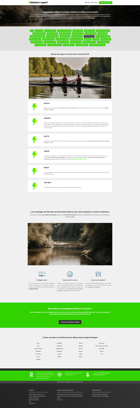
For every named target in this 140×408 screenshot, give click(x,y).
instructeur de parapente (76, 39)
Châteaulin (38, 351)
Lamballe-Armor (59, 348)
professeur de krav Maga (89, 42)
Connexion (94, 2)
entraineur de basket (52, 33)
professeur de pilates (40, 45)
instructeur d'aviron (89, 36)
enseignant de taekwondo (103, 30)
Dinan (38, 356)
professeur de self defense (54, 45)
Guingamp (59, 343)
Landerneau (59, 351)
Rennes (80, 356)
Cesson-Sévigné (38, 348)
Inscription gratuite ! (106, 2)
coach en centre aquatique (64, 30)
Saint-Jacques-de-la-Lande (101, 345)
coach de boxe (39, 30)
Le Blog (88, 2)
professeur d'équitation (82, 45)
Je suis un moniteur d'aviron (70, 322)
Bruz (38, 345)
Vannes (102, 351)
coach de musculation (50, 30)
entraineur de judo (102, 33)
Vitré (102, 354)
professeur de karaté (76, 42)
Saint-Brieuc (102, 343)
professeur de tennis (69, 45)
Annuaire (30, 394)
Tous (32, 30)
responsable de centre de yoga (97, 45)
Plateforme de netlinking (34, 399)
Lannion (59, 356)
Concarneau (38, 354)
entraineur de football (77, 33)
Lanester (59, 354)
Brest (38, 343)
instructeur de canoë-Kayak (102, 36)
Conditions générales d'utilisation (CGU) (37, 396)
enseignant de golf (77, 30)
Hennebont (59, 345)
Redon (80, 354)
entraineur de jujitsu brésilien (37, 36)
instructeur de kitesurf (35, 39)
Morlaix (80, 343)
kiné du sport (88, 39)
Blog (30, 401)
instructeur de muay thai (62, 39)
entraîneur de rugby (65, 36)
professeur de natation (103, 42)
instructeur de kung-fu (48, 39)
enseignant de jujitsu (89, 30)
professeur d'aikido (105, 39)
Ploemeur (80, 345)
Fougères (38, 359)
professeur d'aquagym (36, 42)
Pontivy (80, 348)
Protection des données (34, 398)
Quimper (81, 351)
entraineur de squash (77, 36)
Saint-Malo (101, 348)
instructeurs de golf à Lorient (79, 159)
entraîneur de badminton (39, 33)
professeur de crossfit (49, 42)
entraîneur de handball (90, 33)
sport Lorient (59, 399)
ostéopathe (96, 39)
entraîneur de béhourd (65, 33)
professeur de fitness (63, 42)
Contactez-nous (32, 403)
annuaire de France (33, 288)
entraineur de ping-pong (52, 36)
